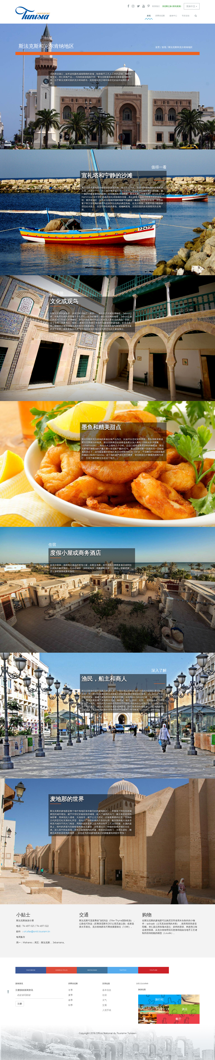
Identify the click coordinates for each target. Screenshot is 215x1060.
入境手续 (106, 1010)
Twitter (122, 970)
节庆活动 (185, 16)
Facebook (30, 970)
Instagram (92, 970)
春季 (70, 1000)
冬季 (70, 990)
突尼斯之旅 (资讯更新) (171, 6)
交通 (104, 1005)
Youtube (153, 970)
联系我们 (156, 6)
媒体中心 (173, 16)
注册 (19, 1003)
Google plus (61, 970)
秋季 (70, 1005)
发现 (149, 16)
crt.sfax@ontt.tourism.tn (36, 931)
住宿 (104, 995)
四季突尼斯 (160, 16)
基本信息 (106, 990)
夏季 (70, 995)
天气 (104, 1000)
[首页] (32, 13)
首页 (157, 47)
